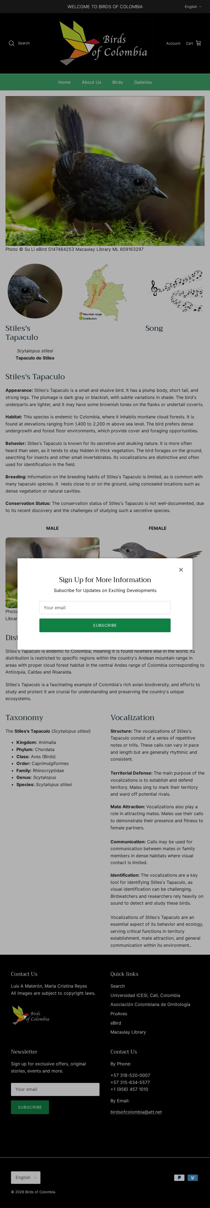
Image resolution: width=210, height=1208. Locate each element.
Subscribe (105, 625)
